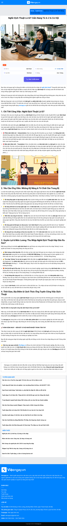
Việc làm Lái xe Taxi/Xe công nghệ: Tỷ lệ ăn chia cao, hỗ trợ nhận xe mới (22, 380)
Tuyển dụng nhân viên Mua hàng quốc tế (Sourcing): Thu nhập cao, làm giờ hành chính (25, 425)
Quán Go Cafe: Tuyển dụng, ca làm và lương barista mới (17, 453)
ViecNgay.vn (22, 345)
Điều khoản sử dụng (7, 498)
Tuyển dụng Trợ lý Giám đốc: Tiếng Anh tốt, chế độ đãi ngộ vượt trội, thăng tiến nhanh (25, 395)
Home (32, 11)
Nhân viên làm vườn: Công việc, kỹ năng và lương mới (17, 438)
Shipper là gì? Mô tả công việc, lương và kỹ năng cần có (17, 448)
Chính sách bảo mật (7, 496)
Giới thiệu (4, 490)
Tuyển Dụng (38, 11)
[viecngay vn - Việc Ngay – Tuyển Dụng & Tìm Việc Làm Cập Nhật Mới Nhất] (33, 2)
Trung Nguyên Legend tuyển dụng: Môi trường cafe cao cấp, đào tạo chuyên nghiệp (25, 400)
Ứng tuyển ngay (33, 79)
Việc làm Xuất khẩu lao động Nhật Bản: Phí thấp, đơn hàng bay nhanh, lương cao (24, 420)
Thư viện (3, 492)
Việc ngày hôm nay (13, 512)
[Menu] (2, 2)
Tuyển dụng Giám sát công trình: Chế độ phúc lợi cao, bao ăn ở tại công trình (23, 410)
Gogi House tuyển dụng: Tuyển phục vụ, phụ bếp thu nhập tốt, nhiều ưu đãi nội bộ (24, 390)
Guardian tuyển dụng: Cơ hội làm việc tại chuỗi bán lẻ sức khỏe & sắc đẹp (22, 415)
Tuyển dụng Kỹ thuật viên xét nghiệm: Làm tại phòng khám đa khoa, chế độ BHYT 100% (26, 385)
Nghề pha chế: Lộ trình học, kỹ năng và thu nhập (15, 433)
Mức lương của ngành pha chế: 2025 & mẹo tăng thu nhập (18, 443)
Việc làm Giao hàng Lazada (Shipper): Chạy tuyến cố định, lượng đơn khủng (22, 405)
